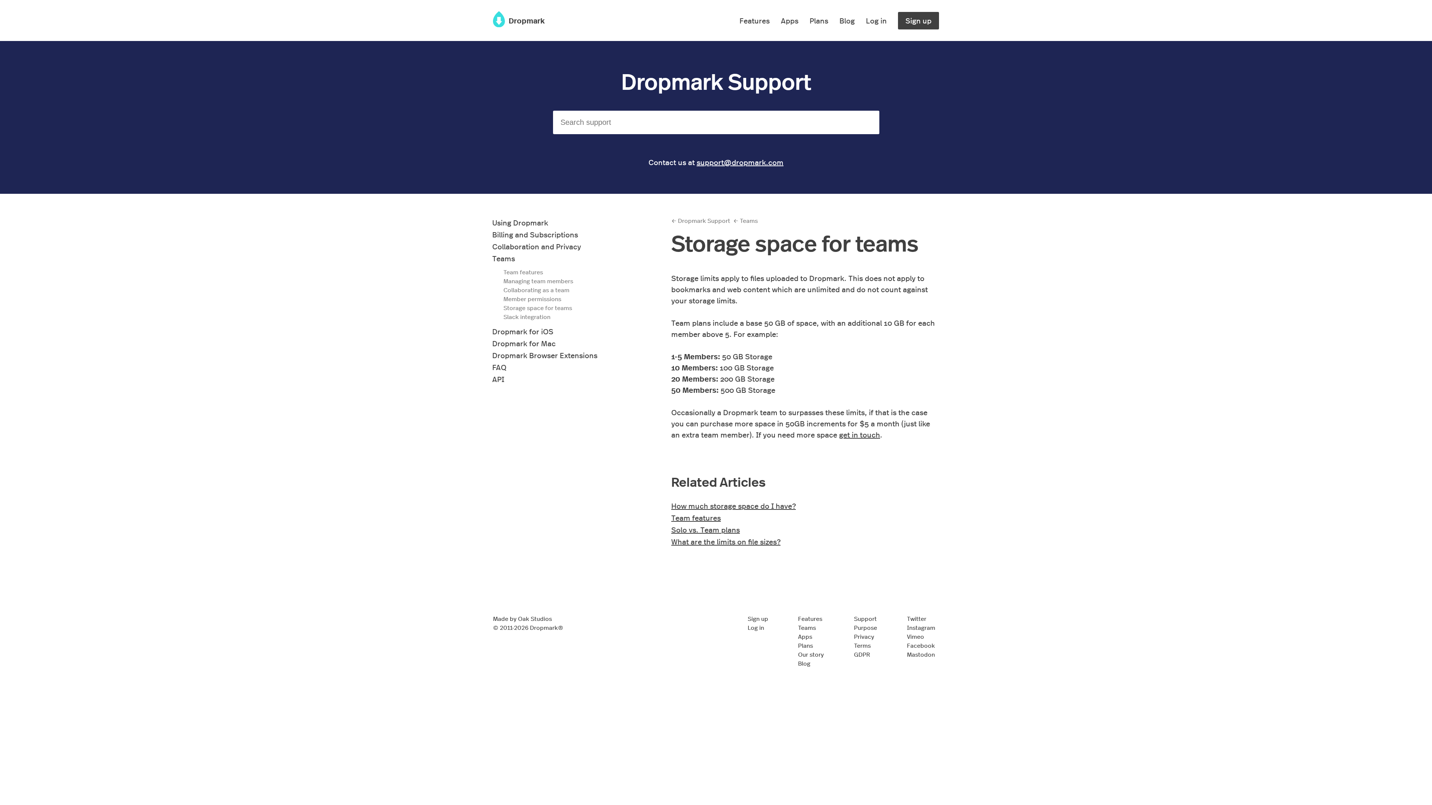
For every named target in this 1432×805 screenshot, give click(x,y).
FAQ (499, 367)
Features (754, 20)
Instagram (921, 627)
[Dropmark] (499, 24)
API (498, 378)
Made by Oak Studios (522, 618)
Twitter (916, 618)
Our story (811, 654)
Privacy (864, 636)
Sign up (918, 20)
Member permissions (532, 298)
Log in (876, 20)
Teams (503, 258)
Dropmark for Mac (524, 343)
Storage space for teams (537, 307)
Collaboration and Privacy (536, 246)
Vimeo (915, 636)
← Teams (745, 220)
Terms (862, 645)
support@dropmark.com (740, 162)
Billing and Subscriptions (535, 234)
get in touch (859, 434)
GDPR (862, 654)
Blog (847, 20)
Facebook (921, 645)
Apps (789, 20)
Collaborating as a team (536, 289)
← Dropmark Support (700, 220)
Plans (819, 20)
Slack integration (526, 316)
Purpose (865, 627)
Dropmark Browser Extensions (544, 355)
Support (865, 618)
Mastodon (921, 654)
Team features (523, 272)
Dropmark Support (716, 80)
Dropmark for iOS (522, 331)
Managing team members (538, 281)
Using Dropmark (520, 222)
